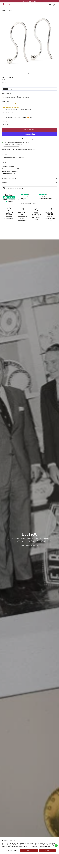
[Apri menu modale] (56, 4)
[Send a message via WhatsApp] (56, 845)
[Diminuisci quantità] (3, 124)
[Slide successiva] (56, 231)
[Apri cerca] (50, 4)
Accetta (29, 850)
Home (3, 10)
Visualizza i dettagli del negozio (11, 146)
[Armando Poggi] (7, 4)
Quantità (4, 121)
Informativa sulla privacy (44, 846)
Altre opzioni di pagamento (29, 139)
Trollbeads (5, 80)
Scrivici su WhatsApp (18, 188)
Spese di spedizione (16, 149)
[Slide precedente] (52, 231)
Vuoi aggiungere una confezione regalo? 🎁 (18, 117)
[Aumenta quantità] (7, 124)
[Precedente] (14, 1)
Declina (47, 850)
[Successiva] (44, 1)
